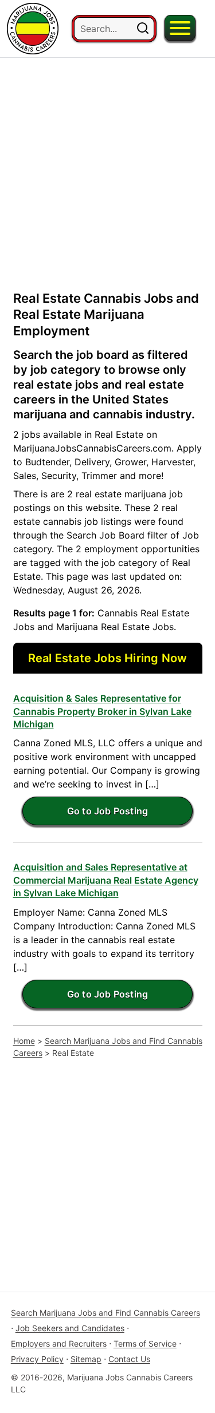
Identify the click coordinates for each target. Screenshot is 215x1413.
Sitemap (86, 1359)
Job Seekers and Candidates (69, 1328)
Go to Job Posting (107, 811)
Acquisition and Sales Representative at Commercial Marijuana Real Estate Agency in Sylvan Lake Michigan (105, 880)
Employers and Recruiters (59, 1343)
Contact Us (129, 1359)
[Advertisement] (107, 165)
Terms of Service (145, 1343)
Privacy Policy (37, 1359)
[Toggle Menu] (180, 28)
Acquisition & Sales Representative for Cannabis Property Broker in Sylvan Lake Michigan (102, 711)
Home (24, 1041)
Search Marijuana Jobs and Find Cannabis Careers (107, 1047)
